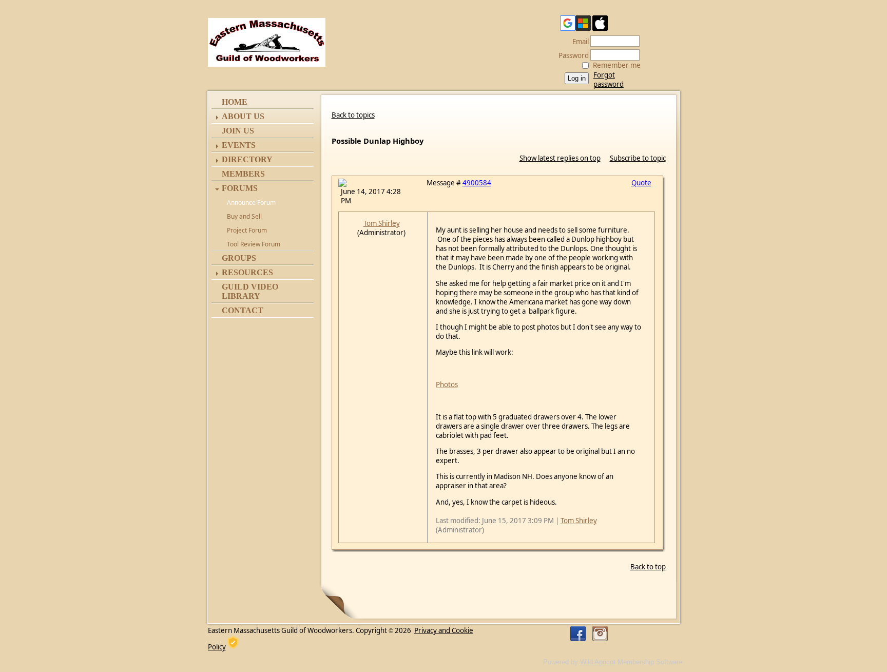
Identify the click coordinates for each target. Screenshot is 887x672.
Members (243, 173)
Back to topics (353, 115)
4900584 (476, 182)
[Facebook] (578, 633)
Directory (247, 159)
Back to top (648, 566)
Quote (641, 182)
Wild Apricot (597, 662)
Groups (239, 258)
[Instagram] (600, 633)
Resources (247, 272)
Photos (447, 384)
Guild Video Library (250, 291)
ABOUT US (243, 116)
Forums (240, 188)
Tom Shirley (381, 223)
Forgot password (608, 79)
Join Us (238, 130)
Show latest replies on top (560, 158)
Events (239, 145)
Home (234, 102)
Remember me (617, 65)
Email (578, 41)
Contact (242, 310)
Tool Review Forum (253, 244)
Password (571, 55)
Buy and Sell (244, 216)
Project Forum (247, 230)
